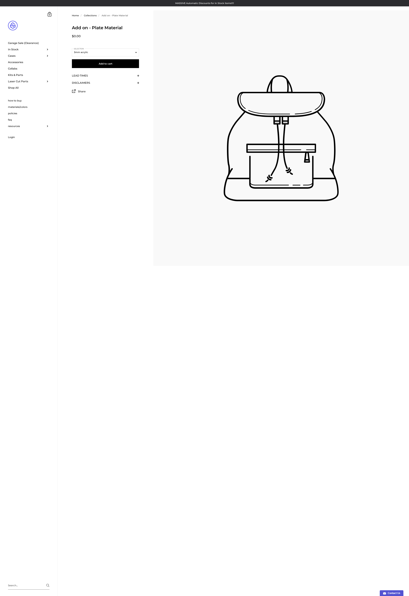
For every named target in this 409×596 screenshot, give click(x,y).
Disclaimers (81, 82)
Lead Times (80, 75)
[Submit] (48, 585)
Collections (90, 15)
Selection (79, 49)
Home (75, 15)
